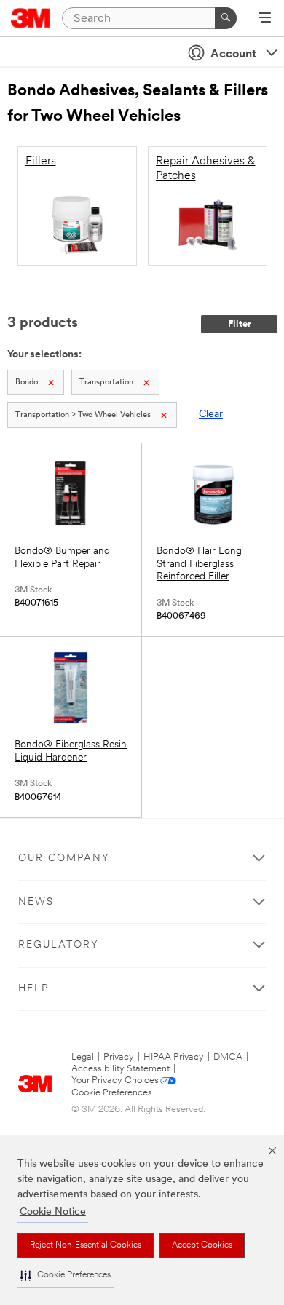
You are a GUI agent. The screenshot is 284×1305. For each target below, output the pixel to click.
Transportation (106, 382)
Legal (82, 1057)
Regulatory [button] (58, 945)
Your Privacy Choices (115, 1080)
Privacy (118, 1057)
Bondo (26, 382)
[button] (65, 1276)
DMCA (227, 1057)
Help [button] (33, 988)
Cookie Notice (53, 1212)
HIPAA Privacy (173, 1057)
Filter (239, 324)
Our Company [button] (64, 858)
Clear (211, 414)
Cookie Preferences (111, 1093)
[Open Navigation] (265, 19)
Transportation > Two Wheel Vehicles (83, 415)
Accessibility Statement (120, 1069)
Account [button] (233, 54)
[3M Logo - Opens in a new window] (31, 18)
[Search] (226, 18)
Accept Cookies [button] (202, 1245)
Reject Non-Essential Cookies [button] (85, 1245)
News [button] (36, 902)
